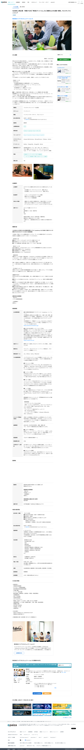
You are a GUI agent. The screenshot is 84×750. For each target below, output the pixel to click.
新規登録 (82, 3)
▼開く (56, 687)
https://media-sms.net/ (29, 340)
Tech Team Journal (23, 737)
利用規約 (13, 749)
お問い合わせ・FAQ (30, 745)
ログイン (79, 3)
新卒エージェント (53, 731)
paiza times (33, 737)
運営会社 (9, 749)
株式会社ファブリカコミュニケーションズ (22, 18)
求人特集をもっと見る (67, 717)
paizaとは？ (53, 2)
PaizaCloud (52, 737)
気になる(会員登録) (37, 693)
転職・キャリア (23, 731)
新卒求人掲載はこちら (49, 743)
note (40, 737)
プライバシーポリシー (20, 749)
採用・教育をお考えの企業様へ (26, 743)
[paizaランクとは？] (70, 54)
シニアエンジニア (60, 67)
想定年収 (27, 119)
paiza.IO (45, 737)
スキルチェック (27, 734)
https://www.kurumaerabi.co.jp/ (31, 325)
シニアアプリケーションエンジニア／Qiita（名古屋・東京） (63, 77)
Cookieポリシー (28, 749)
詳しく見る (64, 672)
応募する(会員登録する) (64, 59)
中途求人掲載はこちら (38, 743)
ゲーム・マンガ (41, 2)
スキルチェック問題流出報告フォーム (43, 745)
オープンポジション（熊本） (63, 86)
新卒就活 (36, 731)
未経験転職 (30, 731)
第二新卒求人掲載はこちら (60, 743)
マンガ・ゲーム (35, 734)
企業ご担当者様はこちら (72, 2)
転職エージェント (43, 731)
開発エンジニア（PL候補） (62, 95)
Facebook (28, 740)
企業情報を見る (19, 653)
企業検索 (62, 731)
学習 (21, 734)
